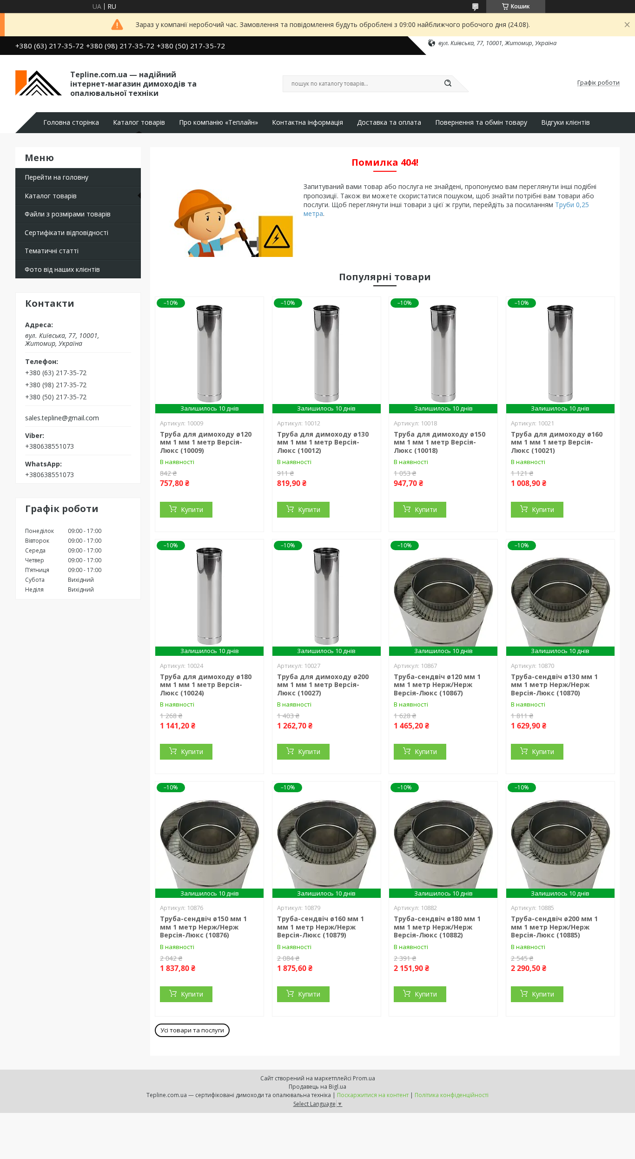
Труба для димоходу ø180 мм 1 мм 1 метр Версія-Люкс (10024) (205, 684)
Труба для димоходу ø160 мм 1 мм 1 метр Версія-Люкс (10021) (556, 442)
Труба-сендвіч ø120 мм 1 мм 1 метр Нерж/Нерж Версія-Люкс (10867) (437, 684)
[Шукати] (447, 83)
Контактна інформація (307, 122)
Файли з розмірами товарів (68, 213)
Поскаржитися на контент (373, 1095)
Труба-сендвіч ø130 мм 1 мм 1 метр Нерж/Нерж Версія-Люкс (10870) (554, 684)
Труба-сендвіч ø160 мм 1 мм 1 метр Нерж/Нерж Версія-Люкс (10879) (320, 926)
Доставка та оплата (389, 122)
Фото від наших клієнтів (62, 269)
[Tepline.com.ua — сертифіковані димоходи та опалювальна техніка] (38, 83)
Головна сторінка (71, 122)
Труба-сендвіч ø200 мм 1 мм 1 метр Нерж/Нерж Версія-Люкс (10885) (554, 926)
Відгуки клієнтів (565, 122)
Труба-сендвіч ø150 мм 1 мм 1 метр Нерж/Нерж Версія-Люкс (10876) (203, 926)
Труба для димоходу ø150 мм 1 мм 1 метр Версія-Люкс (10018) (439, 442)
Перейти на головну (56, 177)
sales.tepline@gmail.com (62, 418)
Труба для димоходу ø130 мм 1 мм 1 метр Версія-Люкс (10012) (323, 442)
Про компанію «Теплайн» (218, 122)
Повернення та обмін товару (481, 122)
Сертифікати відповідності (66, 232)
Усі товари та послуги (192, 1030)
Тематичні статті (52, 250)
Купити (192, 509)
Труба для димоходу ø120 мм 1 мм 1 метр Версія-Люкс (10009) (205, 442)
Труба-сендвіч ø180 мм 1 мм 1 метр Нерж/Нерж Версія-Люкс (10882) (437, 926)
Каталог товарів (139, 122)
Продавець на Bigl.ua (317, 1087)
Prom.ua (364, 1078)
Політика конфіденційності (452, 1095)
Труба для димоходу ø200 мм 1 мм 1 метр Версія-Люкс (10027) (323, 684)
